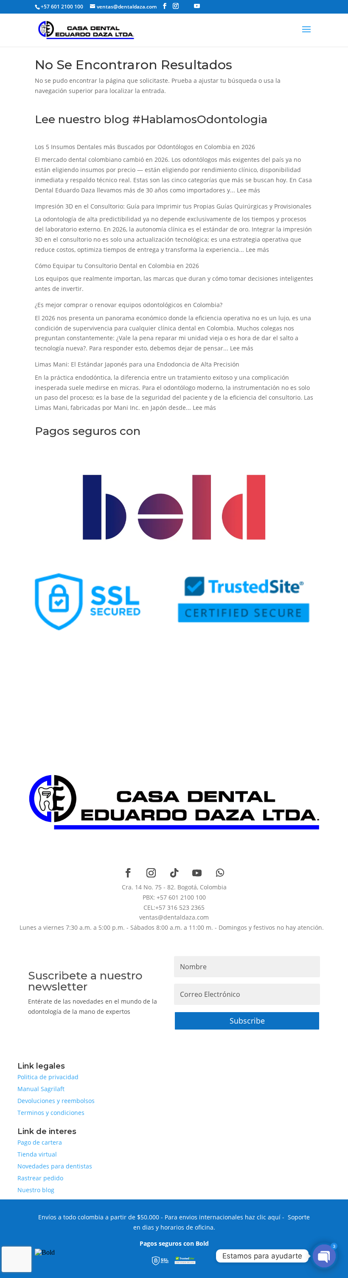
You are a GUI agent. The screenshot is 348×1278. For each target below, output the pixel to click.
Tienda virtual (37, 1154)
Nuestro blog (35, 1190)
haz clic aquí (263, 1217)
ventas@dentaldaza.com (174, 917)
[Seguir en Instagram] (151, 872)
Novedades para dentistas (54, 1166)
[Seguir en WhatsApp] (219, 872)
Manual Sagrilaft (41, 1089)
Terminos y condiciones (50, 1113)
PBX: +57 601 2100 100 (174, 897)
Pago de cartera (39, 1142)
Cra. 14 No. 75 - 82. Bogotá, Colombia (174, 887)
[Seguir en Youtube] (197, 872)
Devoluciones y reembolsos (56, 1101)
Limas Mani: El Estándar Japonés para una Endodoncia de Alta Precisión (137, 364)
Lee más (248, 190)
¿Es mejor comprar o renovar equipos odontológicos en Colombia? (128, 305)
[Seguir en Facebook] (128, 872)
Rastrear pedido (40, 1178)
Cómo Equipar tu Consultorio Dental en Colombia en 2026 (117, 266)
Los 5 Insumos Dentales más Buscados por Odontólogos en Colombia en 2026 (145, 147)
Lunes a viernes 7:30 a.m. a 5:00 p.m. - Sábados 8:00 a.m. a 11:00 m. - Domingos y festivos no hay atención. (172, 927)
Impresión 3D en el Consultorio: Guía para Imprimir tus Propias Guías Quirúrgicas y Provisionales (173, 206)
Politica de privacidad (48, 1077)
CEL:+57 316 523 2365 (174, 907)
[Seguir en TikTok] (174, 872)
